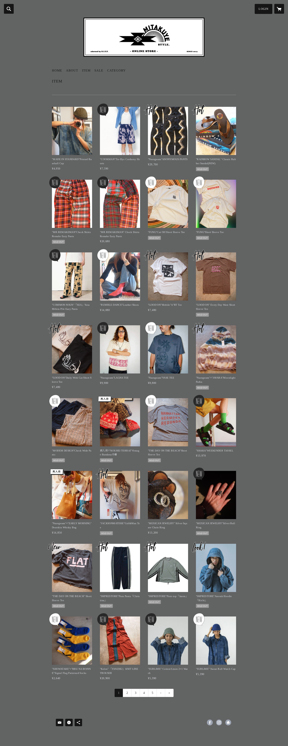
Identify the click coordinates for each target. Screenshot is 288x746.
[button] (263, 9)
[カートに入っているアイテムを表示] (279, 9)
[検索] (9, 9)
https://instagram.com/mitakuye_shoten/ (219, 722)
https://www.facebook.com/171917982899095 (210, 722)
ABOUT (72, 70)
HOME (57, 70)
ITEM (86, 70)
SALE (98, 70)
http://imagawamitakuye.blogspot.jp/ (228, 722)
